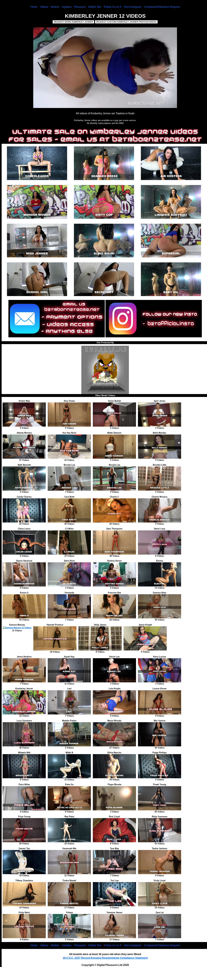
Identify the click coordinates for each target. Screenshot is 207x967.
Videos (44, 6)
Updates (66, 6)
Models (55, 6)
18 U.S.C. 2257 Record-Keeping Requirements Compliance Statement (105, 958)
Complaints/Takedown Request (162, 6)
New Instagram (132, 6)
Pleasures (80, 6)
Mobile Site (94, 6)
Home (34, 6)
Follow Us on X (112, 6)
